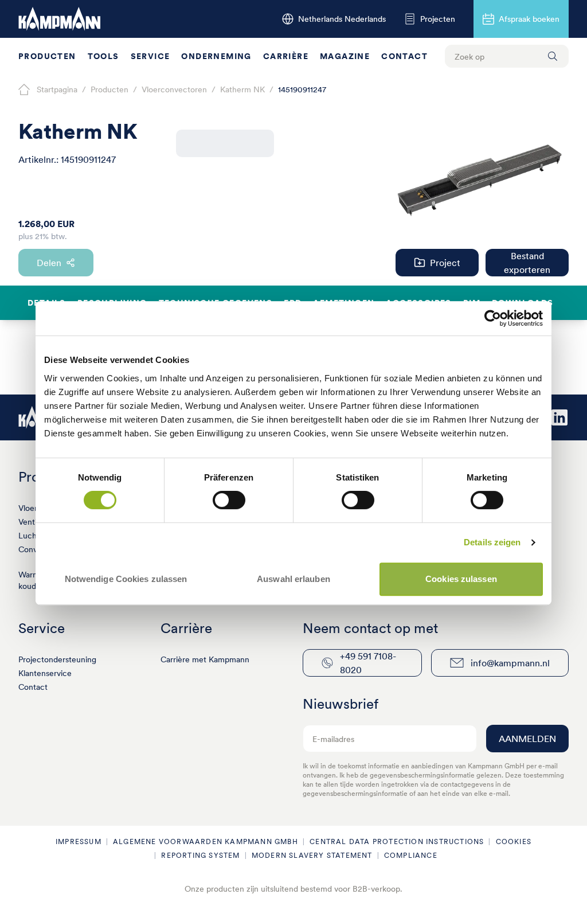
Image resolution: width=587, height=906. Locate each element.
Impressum (78, 841)
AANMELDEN (527, 738)
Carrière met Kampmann (205, 659)
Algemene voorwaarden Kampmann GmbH (205, 841)
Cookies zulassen (461, 579)
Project (445, 262)
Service (150, 56)
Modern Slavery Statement (312, 855)
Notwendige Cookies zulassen (126, 579)
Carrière (285, 56)
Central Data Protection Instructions (397, 841)
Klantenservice (45, 673)
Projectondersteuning (57, 659)
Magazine (345, 56)
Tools (103, 56)
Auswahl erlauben (293, 579)
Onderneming (216, 56)
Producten (47, 56)
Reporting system (200, 855)
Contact (404, 56)
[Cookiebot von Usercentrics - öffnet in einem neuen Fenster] (493, 318)
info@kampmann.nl (510, 663)
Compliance (410, 855)
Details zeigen (492, 542)
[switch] (229, 500)
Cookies (513, 841)
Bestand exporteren (527, 262)
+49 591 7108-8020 (368, 662)
